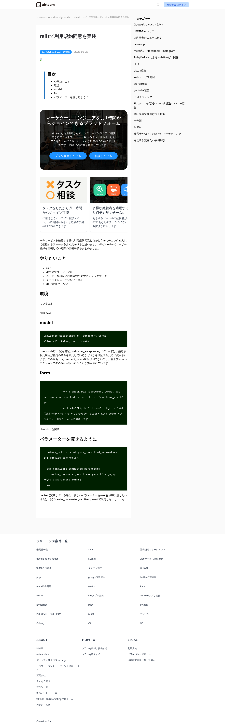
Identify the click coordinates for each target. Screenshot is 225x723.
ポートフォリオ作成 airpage (51, 660)
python (144, 604)
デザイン (144, 613)
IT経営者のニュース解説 (148, 37)
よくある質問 (43, 681)
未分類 (138, 120)
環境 (56, 85)
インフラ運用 (95, 567)
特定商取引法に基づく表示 (141, 660)
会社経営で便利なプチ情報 (149, 114)
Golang (40, 623)
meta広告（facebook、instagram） (156, 51)
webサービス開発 (144, 77)
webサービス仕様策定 (151, 558)
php (38, 577)
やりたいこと (62, 81)
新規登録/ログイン (176, 4)
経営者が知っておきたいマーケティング (157, 133)
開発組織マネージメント (152, 549)
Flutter (40, 595)
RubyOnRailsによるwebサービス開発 (156, 57)
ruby (90, 604)
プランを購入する (91, 654)
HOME (39, 648)
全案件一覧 (42, 549)
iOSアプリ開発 (96, 595)
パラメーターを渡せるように (71, 97)
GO (141, 623)
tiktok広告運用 (44, 567)
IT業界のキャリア (144, 31)
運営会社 (41, 675)
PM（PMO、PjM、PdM (48, 613)
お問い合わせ (43, 704)
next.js (92, 586)
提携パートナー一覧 (46, 693)
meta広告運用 (43, 586)
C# (89, 623)
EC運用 (92, 558)
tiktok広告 (140, 70)
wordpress (140, 84)
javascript (140, 44)
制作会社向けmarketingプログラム (54, 698)
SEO (136, 64)
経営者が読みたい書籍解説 (149, 140)
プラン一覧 (42, 687)
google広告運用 (96, 577)
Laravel (144, 567)
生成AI (137, 127)
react (91, 613)
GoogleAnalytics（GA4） (149, 24)
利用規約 (132, 648)
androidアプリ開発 (150, 595)
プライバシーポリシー (139, 654)
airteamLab (42, 654)
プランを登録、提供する (94, 648)
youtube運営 (141, 90)
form (57, 93)
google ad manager (47, 558)
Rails (142, 586)
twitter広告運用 (148, 577)
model (58, 89)
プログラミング (143, 97)
